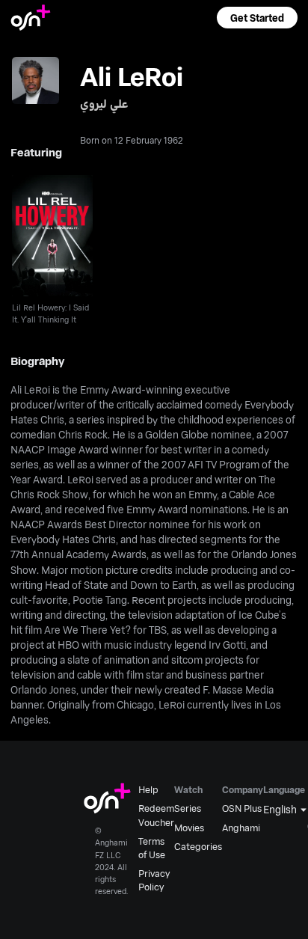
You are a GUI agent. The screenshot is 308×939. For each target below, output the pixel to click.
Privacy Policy (154, 879)
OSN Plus (242, 808)
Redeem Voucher (156, 814)
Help (148, 789)
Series (187, 808)
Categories (198, 846)
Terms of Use (151, 847)
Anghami (241, 827)
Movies (189, 827)
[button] (257, 17)
